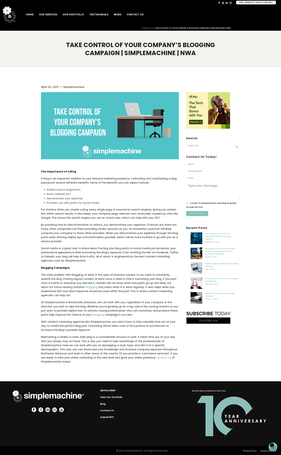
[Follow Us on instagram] (54, 409)
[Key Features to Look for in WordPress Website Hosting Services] (196, 239)
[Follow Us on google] (40, 409)
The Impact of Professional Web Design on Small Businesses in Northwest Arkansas (220, 251)
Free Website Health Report (256, 2)
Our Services (48, 14)
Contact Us (135, 14)
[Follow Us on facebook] (34, 409)
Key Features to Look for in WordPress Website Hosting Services (218, 236)
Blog (150, 28)
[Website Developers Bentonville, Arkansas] (196, 298)
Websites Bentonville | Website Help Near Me (221, 264)
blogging (98, 314)
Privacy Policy (250, 451)
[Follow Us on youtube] (61, 409)
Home (30, 14)
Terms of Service (268, 451)
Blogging (91, 287)
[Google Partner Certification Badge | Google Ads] (196, 283)
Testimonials (98, 14)
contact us (163, 357)
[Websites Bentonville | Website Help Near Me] (196, 268)
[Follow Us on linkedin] (47, 409)
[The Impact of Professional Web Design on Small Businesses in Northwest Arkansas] (196, 253)
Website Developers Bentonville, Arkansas (220, 294)
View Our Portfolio (111, 397)
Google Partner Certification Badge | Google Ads (221, 279)
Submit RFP (107, 417)
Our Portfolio (73, 14)
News (117, 14)
